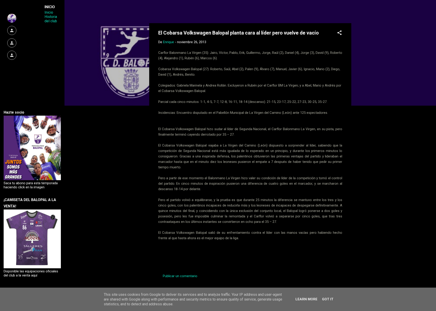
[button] (339, 33)
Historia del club (51, 19)
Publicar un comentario (180, 276)
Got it (327, 299)
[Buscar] (348, 12)
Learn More (306, 299)
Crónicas (176, 259)
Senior (226, 259)
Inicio (49, 12)
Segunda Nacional (202, 259)
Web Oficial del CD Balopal (192, 11)
